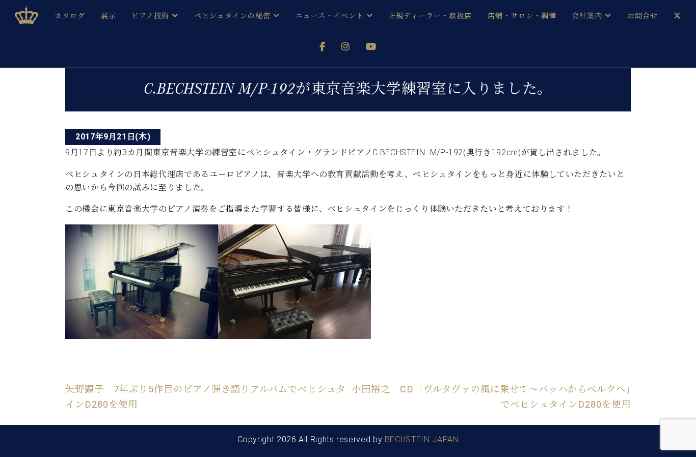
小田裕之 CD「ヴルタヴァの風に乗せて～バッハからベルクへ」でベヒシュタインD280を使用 (491, 397)
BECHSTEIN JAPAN (422, 439)
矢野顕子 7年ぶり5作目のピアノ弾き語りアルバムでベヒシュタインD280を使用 (205, 397)
